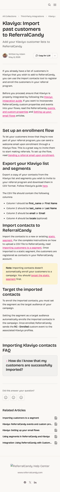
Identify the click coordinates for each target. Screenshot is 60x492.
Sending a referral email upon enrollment (31, 155)
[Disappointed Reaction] (6, 397)
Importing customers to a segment (22, 247)
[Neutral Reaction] (13, 397)
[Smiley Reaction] (21, 397)
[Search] (49, 5)
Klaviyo (52, 16)
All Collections (9, 16)
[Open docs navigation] (54, 5)
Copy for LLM (44, 55)
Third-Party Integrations (32, 16)
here (45, 185)
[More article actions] (54, 55)
